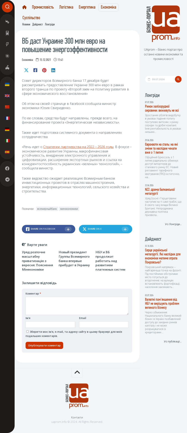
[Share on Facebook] (35, 70)
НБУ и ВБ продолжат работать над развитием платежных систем (110, 260)
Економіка (108, 7)
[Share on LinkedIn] (53, 70)
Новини (26, 24)
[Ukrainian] (7, 84)
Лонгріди (50, 24)
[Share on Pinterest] (44, 70)
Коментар (33, 293)
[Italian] (7, 140)
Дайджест (37, 24)
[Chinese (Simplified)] (7, 107)
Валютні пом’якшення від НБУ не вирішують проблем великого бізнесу (162, 304)
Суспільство (31, 18)
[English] (7, 95)
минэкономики (69, 208)
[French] (7, 118)
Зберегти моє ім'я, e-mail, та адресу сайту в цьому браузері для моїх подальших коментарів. (74, 334)
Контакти (77, 417)
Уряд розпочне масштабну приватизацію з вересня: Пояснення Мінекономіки (37, 260)
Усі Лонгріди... (173, 224)
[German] (7, 129)
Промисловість (43, 7)
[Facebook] (7, 168)
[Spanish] (7, 151)
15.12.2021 (45, 60)
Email (82, 318)
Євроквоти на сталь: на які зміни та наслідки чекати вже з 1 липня (161, 149)
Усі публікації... (173, 341)
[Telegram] (7, 179)
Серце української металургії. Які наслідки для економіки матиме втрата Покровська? (162, 256)
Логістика (66, 7)
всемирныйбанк (47, 208)
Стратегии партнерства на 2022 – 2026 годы (78, 147)
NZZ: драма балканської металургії (160, 192)
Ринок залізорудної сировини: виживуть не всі (162, 109)
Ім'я (28, 318)
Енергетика (87, 7)
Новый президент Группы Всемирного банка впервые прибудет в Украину (74, 258)
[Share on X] (26, 70)
